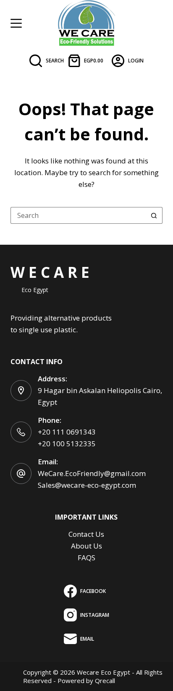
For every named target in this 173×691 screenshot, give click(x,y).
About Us (86, 546)
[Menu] (16, 23)
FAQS (86, 557)
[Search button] (154, 215)
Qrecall (105, 680)
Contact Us (86, 534)
